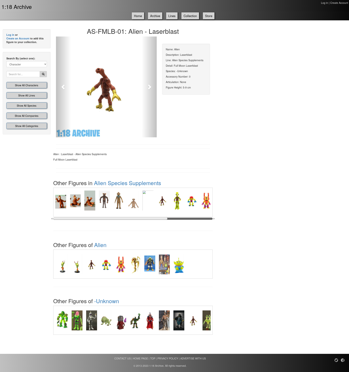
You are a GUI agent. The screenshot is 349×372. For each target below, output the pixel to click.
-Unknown (106, 301)
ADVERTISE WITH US (193, 358)
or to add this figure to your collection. (25, 38)
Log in (324, 3)
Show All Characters (26, 85)
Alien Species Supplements (127, 183)
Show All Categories (26, 126)
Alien (100, 245)
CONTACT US (122, 358)
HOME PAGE (140, 358)
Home (138, 16)
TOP (152, 358)
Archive (155, 16)
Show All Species (26, 105)
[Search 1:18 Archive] (43, 74)
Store (208, 16)
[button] (63, 87)
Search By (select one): (20, 58)
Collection (190, 16)
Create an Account (17, 38)
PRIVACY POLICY (167, 358)
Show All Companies (26, 116)
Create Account (339, 3)
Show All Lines (26, 95)
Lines (171, 16)
